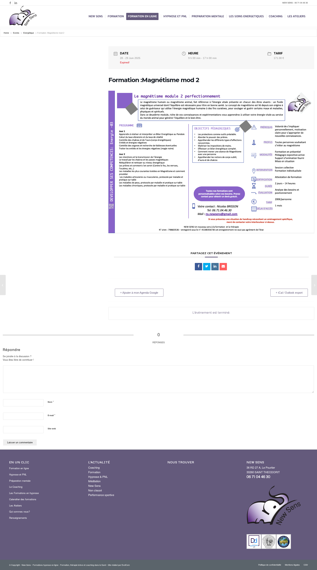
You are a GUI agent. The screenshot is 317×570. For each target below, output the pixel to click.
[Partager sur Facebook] (198, 266)
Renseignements (18, 518)
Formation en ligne (19, 468)
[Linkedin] (16, 3)
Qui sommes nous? (19, 511)
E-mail (51, 415)
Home (7, 33)
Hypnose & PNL (98, 477)
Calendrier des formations (22, 499)
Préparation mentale (19, 480)
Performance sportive (101, 495)
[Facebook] (10, 3)
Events (16, 33)
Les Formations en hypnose (24, 493)
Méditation (94, 481)
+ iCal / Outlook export (289, 292)
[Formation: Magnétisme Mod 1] (3, 285)
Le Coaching (15, 486)
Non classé (95, 490)
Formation (94, 472)
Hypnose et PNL (18, 474)
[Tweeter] (206, 266)
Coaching (94, 467)
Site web (52, 428)
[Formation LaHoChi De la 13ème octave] (314, 285)
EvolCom (126, 564)
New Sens (94, 486)
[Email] (223, 266)
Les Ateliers (15, 505)
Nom (51, 401)
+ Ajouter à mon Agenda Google (139, 292)
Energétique (28, 33)
